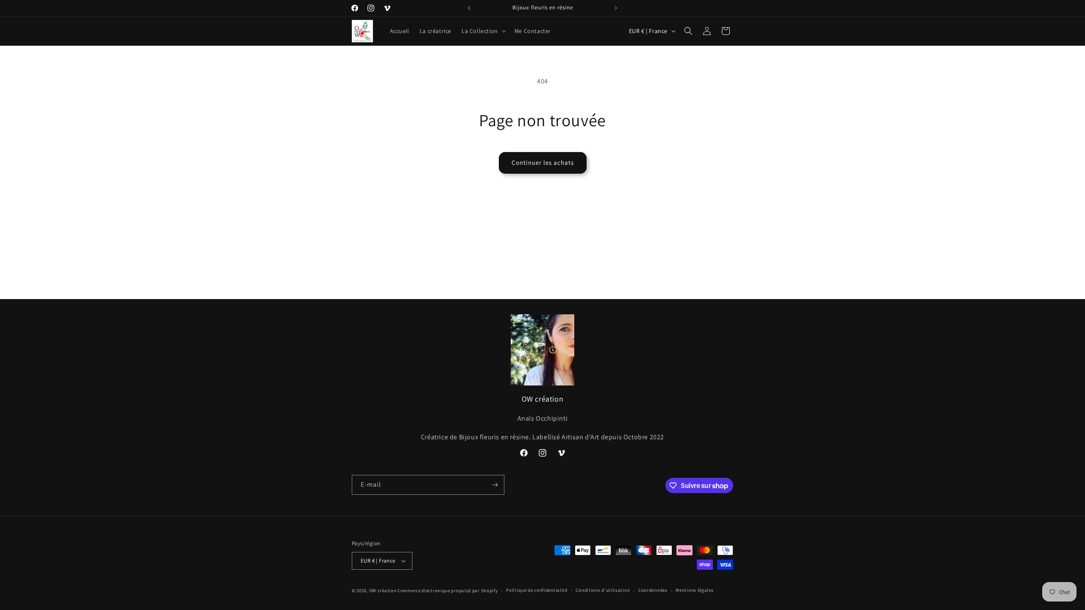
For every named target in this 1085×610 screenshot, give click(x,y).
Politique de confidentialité (537, 590)
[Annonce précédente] (469, 8)
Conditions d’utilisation (603, 590)
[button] (482, 31)
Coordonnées (653, 590)
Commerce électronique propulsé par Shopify (448, 590)
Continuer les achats (543, 162)
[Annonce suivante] (615, 8)
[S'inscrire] (494, 485)
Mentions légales (694, 590)
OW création (383, 590)
